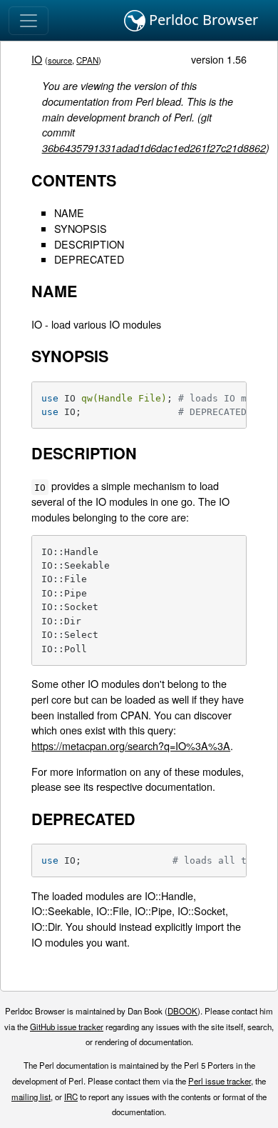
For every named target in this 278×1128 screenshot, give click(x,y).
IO (36, 58)
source (60, 60)
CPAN (87, 60)
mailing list (31, 1096)
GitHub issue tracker (66, 1026)
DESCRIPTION (89, 243)
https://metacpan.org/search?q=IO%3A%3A (130, 745)
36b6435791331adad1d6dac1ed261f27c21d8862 (154, 148)
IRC (71, 1096)
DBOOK (182, 1011)
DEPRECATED (89, 258)
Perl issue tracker (219, 1081)
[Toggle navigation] (28, 20)
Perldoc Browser (201, 19)
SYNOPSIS (80, 228)
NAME (69, 212)
